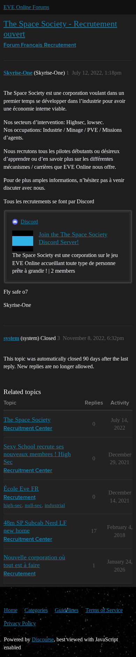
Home (10, 610)
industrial (55, 505)
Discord (29, 222)
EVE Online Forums (26, 7)
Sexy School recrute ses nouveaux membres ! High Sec (37, 454)
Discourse (43, 639)
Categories (36, 610)
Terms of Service (104, 610)
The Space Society (27, 419)
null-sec (33, 505)
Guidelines (66, 610)
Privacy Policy (20, 623)
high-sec (12, 505)
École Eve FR (21, 488)
